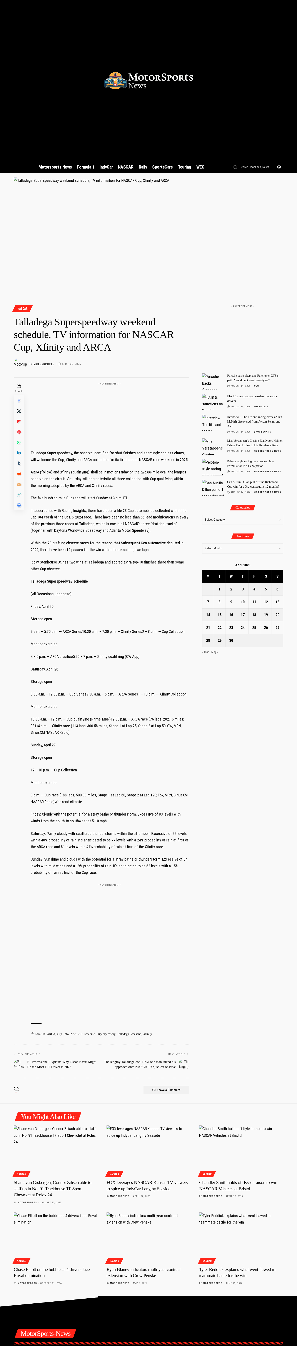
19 (266, 614)
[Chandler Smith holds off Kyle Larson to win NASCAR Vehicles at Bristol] (241, 1150)
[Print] (19, 505)
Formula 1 (261, 406)
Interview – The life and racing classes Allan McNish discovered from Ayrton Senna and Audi (254, 421)
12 (266, 602)
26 (266, 627)
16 (231, 614)
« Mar (205, 652)
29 (220, 640)
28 (208, 640)
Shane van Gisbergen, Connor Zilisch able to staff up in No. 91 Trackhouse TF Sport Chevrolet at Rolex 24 (52, 1188)
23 (231, 627)
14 (208, 614)
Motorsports (43, 364)
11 (254, 602)
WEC (256, 386)
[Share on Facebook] (19, 400)
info (66, 1034)
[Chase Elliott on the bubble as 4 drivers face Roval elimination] (56, 1237)
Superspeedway (106, 1034)
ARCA (51, 1034)
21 (208, 627)
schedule (89, 1034)
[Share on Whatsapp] (19, 442)
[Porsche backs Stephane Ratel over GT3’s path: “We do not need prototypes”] (213, 381)
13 (277, 602)
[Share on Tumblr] (19, 463)
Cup (59, 1034)
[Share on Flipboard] (19, 421)
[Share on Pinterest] (19, 432)
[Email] (19, 484)
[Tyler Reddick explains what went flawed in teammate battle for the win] (241, 1237)
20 (277, 614)
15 (220, 614)
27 (277, 627)
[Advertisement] (109, 414)
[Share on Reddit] (19, 473)
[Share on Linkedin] (19, 453)
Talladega (123, 1034)
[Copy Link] (19, 494)
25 (254, 627)
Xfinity (147, 1034)
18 (254, 614)
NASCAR (22, 308)
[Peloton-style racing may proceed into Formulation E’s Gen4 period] (213, 467)
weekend (136, 1034)
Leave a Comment (168, 1090)
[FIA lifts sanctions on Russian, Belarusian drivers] (213, 402)
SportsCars (262, 431)
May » (214, 652)
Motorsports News (267, 451)
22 (220, 627)
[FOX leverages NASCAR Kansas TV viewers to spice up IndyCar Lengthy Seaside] (149, 1150)
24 (243, 627)
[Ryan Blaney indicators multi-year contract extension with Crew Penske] (149, 1237)
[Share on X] (19, 411)
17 (243, 614)
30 (231, 640)
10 (243, 602)
